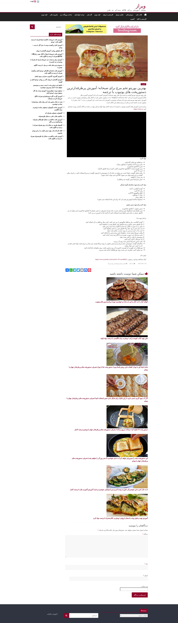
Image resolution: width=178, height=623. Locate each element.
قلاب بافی (139, 15)
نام (146, 564)
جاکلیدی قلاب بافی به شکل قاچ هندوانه (50, 116)
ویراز (141, 6)
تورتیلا (117, 263)
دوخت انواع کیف (79, 15)
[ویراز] (145, 15)
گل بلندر (89, 15)
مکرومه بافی (54, 15)
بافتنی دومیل (119, 15)
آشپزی (132, 19)
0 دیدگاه (131, 263)
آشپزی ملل (123, 263)
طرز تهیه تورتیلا (112, 263)
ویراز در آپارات (51, 614)
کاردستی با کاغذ (141, 19)
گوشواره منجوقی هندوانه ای (53, 113)
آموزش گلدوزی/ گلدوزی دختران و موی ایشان (48, 76)
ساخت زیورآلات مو (66, 15)
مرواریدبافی (129, 15)
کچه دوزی (97, 15)
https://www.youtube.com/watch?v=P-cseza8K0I (111, 259)
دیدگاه (145, 534)
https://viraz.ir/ (138, 109)
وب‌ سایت (144, 586)
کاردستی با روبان (108, 15)
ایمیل (145, 575)
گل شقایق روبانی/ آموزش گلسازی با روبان (49, 51)
